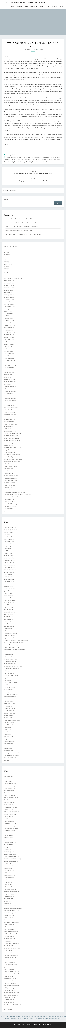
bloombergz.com (9, 852)
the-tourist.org (8, 844)
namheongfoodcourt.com (11, 955)
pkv (5, 259)
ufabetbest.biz (8, 607)
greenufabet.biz (9, 591)
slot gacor (46, 162)
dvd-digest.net (8, 946)
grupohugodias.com (10, 696)
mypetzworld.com (9, 678)
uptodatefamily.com (10, 725)
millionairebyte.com (10, 506)
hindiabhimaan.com (10, 997)
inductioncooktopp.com (11, 478)
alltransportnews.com (10, 631)
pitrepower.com (8, 976)
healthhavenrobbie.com (11, 436)
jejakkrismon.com (9, 880)
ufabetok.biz (8, 621)
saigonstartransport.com (11, 922)
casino (41, 6)
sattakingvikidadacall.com (12, 454)
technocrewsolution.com (11, 828)
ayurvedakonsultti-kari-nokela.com (14, 649)
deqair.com (7, 699)
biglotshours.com (9, 565)
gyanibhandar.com (9, 572)
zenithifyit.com (8, 316)
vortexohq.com (8, 393)
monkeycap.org (8, 837)
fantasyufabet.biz (9, 581)
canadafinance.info (9, 936)
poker (6, 162)
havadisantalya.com (10, 537)
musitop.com (8, 727)
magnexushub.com (9, 560)
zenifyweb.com (8, 426)
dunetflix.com (8, 718)
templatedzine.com (10, 708)
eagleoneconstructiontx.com (12, 440)
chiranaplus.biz (8, 950)
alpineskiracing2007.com (11, 971)
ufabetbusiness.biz (9, 588)
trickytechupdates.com (11, 995)
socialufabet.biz (9, 602)
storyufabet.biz (8, 614)
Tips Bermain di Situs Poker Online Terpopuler (24, 2)
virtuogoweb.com (9, 562)
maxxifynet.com (9, 299)
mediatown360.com (10, 978)
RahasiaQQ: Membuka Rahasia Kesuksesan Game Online (22, 226)
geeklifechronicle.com (10, 386)
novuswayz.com (8, 346)
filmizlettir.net (8, 781)
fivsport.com (8, 706)
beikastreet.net (8, 779)
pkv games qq (44, 159)
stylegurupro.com (9, 379)
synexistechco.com (9, 306)
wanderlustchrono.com (11, 407)
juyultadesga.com (9, 673)
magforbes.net (8, 835)
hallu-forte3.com (9, 960)
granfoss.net (8, 967)
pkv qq (35, 1019)
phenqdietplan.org (9, 713)
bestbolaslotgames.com (11, 457)
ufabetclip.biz (8, 577)
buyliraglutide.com (9, 567)
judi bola (20, 159)
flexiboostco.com (9, 280)
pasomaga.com (8, 750)
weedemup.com (8, 468)
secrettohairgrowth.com (11, 910)
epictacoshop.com (9, 929)
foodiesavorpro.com (10, 391)
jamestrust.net (8, 866)
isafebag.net (8, 849)
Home (12, 6)
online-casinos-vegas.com (12, 985)
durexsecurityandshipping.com (13, 666)
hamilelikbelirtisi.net (10, 365)
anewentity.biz (8, 898)
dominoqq (7, 159)
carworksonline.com (10, 814)
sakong (22, 162)
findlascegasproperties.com (12, 433)
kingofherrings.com (10, 894)
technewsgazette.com (10, 889)
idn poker (14, 159)
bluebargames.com (9, 795)
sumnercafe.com (9, 715)
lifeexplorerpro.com (10, 400)
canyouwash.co (8, 534)
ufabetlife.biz (8, 598)
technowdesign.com (10, 664)
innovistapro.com (9, 356)
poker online (8, 264)
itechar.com (7, 546)
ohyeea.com (7, 734)
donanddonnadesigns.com (12, 438)
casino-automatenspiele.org (12, 859)
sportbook (33, 6)
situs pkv (6, 252)
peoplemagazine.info (10, 530)
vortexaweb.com (9, 323)
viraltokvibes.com (9, 830)
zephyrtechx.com (9, 342)
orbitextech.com (9, 421)
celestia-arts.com (9, 790)
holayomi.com (8, 490)
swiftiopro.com (8, 363)
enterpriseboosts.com (10, 854)
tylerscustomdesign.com (11, 812)
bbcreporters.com (9, 635)
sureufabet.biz (8, 609)
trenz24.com (8, 868)
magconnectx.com (9, 485)
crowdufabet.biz (9, 626)
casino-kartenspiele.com (11, 856)
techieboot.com (9, 541)
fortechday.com (8, 508)
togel (47, 6)
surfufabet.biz (8, 605)
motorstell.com (9, 821)
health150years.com (10, 823)
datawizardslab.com (10, 382)
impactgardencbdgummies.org (13, 753)
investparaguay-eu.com (11, 682)
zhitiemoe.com (8, 736)
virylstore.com (8, 819)
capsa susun (36, 157)
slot (26, 6)
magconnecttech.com (10, 424)
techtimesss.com (9, 816)
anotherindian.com (9, 741)
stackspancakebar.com (11, 953)
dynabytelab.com (9, 290)
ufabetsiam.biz (8, 584)
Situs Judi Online (56, 6)
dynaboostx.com (9, 351)
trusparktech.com (9, 332)
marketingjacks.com (10, 990)
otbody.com (7, 863)
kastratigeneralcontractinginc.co (14, 642)
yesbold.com (8, 548)
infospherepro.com (9, 389)
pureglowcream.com (10, 906)
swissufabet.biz (8, 586)
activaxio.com (8, 375)
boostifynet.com (9, 337)
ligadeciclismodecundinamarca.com (14, 492)
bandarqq (28, 157)
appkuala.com (8, 901)
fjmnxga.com (8, 920)
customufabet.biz (9, 612)
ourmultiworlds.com (10, 783)
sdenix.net (7, 840)
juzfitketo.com (8, 748)
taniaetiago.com (9, 746)
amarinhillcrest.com (10, 842)
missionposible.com (10, 983)
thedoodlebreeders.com (11, 694)
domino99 (57, 157)
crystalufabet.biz (9, 619)
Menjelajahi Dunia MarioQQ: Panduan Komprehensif (21, 223)
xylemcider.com (8, 743)
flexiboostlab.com (9, 358)
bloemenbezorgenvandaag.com (13, 908)
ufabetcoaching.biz (9, 501)
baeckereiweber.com (10, 527)
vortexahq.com (8, 313)
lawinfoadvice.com (9, 711)
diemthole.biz (8, 882)
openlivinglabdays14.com (11, 647)
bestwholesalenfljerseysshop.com (14, 645)
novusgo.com (8, 403)
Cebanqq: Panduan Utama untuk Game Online (19, 230)
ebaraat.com (8, 553)
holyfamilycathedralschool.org (13, 497)
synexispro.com (8, 487)
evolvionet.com (8, 292)
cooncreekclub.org (9, 786)
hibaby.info (7, 464)
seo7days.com (8, 903)
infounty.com (8, 680)
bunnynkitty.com (9, 915)
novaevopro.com (9, 330)
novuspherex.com (9, 327)
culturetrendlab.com (10, 410)
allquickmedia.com (9, 887)
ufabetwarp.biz (8, 574)
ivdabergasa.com (9, 671)
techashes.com (8, 532)
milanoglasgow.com (10, 957)
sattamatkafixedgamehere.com (13, 459)
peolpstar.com (8, 809)
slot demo (38, 162)
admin (41, 49)
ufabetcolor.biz (8, 593)
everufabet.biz (8, 624)
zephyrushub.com (9, 285)
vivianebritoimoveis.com (11, 833)
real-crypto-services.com (11, 675)
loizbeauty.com (8, 873)
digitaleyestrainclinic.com (11, 981)
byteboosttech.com (10, 558)
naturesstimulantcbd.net (11, 755)
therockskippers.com (10, 964)
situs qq (6, 262)
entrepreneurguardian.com (12, 461)
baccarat (13, 157)
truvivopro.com (8, 309)
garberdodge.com (9, 802)
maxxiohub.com (8, 318)
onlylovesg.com (8, 445)
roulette (17, 162)
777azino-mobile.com (10, 659)
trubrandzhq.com (9, 334)
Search (6, 199)
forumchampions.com (10, 793)
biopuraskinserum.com (11, 931)
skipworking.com (9, 870)
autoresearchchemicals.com (12, 1004)
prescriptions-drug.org (11, 826)
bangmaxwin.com (9, 924)
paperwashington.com (10, 466)
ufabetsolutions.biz (10, 600)
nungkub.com (8, 739)
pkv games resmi (54, 159)
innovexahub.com (9, 302)
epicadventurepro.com (10, 396)
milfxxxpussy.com (9, 722)
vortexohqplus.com (9, 360)
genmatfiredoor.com (10, 431)
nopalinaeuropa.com (10, 758)
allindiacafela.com (9, 969)
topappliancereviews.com (11, 993)
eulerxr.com (7, 417)
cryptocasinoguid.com (10, 638)
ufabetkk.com (8, 884)
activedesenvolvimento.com (12, 447)
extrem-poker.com (9, 687)
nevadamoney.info (9, 939)
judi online (27, 159)
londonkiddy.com (9, 499)
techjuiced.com (8, 555)
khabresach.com (9, 1000)
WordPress (37, 1024)
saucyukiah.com (8, 776)
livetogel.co (7, 429)
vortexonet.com (9, 297)
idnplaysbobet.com (9, 452)
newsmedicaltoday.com (11, 480)
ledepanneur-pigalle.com (11, 943)
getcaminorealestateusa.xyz (12, 511)
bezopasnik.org (8, 917)
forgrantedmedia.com (10, 807)
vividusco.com (8, 311)
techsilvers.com (8, 701)
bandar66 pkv (21, 157)
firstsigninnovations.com (11, 800)
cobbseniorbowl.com (10, 661)
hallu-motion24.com (10, 962)
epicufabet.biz (8, 616)
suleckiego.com (8, 1009)
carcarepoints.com (9, 692)
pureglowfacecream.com (11, 891)
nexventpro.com (9, 339)
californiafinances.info (10, 934)
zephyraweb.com (9, 320)
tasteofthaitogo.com (10, 913)
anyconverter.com (9, 875)
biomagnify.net (8, 760)
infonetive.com (8, 927)
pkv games (20, 6)
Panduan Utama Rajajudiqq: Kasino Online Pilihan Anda (22, 219)
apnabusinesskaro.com (11, 1007)
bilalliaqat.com (8, 473)
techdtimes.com (9, 539)
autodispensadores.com (11, 476)
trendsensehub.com (10, 412)
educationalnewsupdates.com (13, 278)
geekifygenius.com (9, 419)
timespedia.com (9, 877)
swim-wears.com (9, 805)
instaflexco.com (9, 353)
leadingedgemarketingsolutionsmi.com (16, 640)
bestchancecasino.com (11, 471)
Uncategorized (10, 155)
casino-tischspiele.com (11, 861)
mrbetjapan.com (9, 896)
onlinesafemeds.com (10, 570)
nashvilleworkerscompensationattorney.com (17, 494)
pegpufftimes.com (9, 788)
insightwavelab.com (10, 398)
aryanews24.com (9, 654)
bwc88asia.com (8, 685)
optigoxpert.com (9, 344)
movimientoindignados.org (12, 720)
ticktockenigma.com (10, 414)
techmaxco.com (8, 370)
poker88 (10, 162)
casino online (49, 157)
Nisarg (49, 1024)
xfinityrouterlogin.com (11, 988)
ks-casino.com (8, 689)
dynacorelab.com (9, 304)
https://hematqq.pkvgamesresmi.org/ (49, 1019)
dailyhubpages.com (9, 450)
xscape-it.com (8, 657)
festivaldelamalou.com (11, 797)
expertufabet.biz (9, 579)
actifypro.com (8, 349)
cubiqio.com (7, 384)
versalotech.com (9, 367)
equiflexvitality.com (10, 443)
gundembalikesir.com (10, 544)
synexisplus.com (9, 295)
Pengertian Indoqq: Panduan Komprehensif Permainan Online (24, 234)
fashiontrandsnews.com (11, 633)
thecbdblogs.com (9, 1002)
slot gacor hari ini (16, 1019)
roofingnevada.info (9, 483)
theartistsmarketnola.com (12, 948)
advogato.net (8, 847)
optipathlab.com (9, 288)
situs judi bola (13, 1016)
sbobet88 (28, 162)
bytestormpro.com (9, 405)
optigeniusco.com (9, 325)
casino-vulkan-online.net (11, 974)
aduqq (8, 157)
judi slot (5, 1016)
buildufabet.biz (8, 628)
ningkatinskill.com (9, 703)
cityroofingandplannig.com (12, 668)
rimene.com (7, 941)
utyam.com (7, 729)
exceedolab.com (9, 372)
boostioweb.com (9, 283)
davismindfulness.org (10, 504)
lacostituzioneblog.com (11, 732)
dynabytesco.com (9, 377)
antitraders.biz (8, 652)
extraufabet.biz (8, 595)
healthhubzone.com (10, 551)
